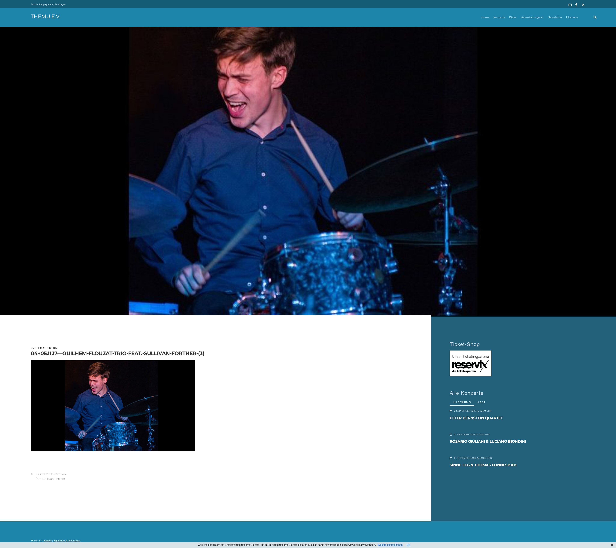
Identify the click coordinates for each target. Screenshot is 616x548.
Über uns (572, 17)
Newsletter (555, 17)
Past (481, 402)
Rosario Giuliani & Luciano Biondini (488, 441)
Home (485, 17)
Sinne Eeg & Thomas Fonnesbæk (483, 465)
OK (408, 545)
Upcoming (462, 402)
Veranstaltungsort (532, 17)
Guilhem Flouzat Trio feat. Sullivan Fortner (51, 476)
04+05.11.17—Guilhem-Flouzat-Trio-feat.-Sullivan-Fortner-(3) (117, 353)
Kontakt (48, 540)
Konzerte (499, 17)
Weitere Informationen (390, 545)
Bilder (513, 17)
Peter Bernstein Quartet (476, 418)
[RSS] (582, 4)
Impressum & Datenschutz (67, 540)
